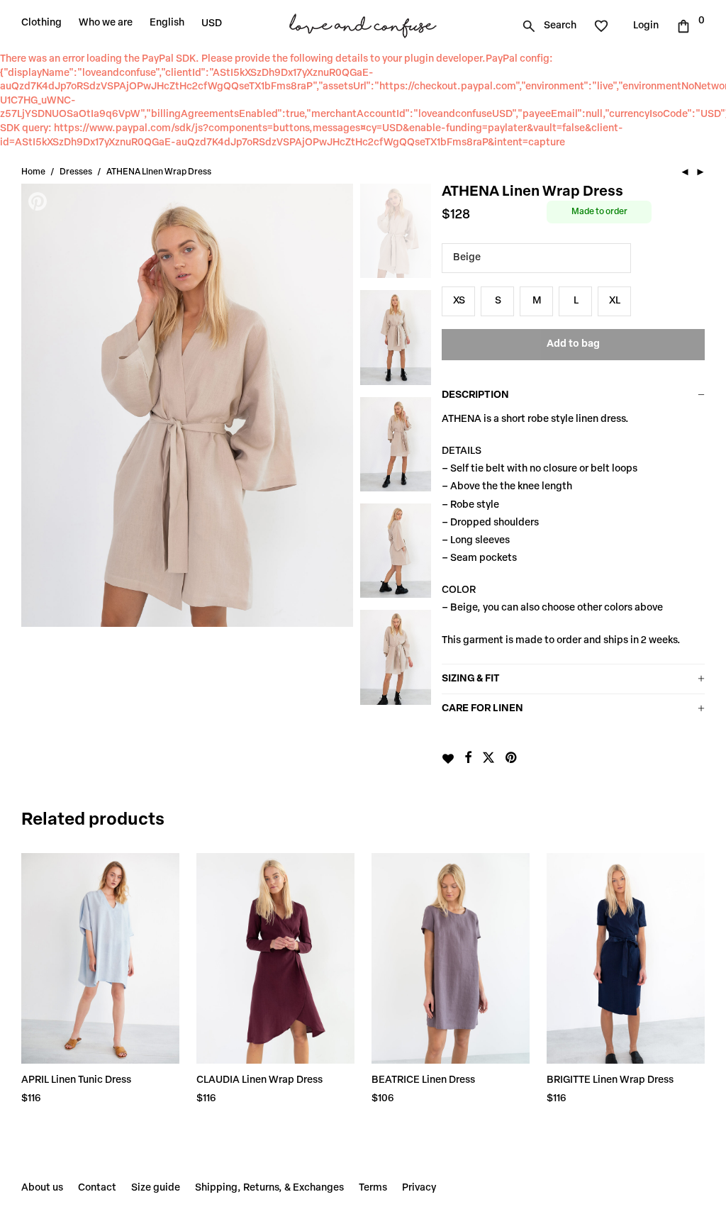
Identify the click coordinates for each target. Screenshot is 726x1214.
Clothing (41, 23)
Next (335, 405)
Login (646, 26)
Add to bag (573, 344)
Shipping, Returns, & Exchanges (269, 1188)
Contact (97, 1188)
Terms (373, 1188)
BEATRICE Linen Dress (423, 1080)
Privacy (419, 1188)
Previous (39, 405)
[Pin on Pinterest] (512, 759)
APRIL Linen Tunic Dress (76, 1080)
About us (42, 1188)
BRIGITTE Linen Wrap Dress (610, 1080)
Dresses (76, 172)
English (167, 23)
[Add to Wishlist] (448, 758)
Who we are (106, 23)
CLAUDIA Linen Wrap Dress (259, 1080)
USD (211, 23)
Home (33, 172)
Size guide (155, 1188)
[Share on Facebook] (467, 759)
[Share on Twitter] (488, 759)
